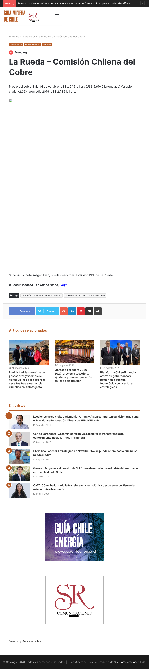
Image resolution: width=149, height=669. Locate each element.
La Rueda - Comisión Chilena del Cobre (85, 295)
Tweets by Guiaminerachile (25, 641)
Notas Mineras (32, 44)
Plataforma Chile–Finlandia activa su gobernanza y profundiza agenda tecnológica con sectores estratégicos (118, 380)
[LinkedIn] (72, 311)
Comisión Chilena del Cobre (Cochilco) (41, 295)
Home (15, 36)
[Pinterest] (81, 311)
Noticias (47, 44)
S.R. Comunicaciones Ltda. (130, 662)
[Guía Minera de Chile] (21, 16)
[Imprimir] (98, 311)
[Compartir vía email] (89, 311)
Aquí (64, 285)
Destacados (28, 36)
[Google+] (64, 311)
